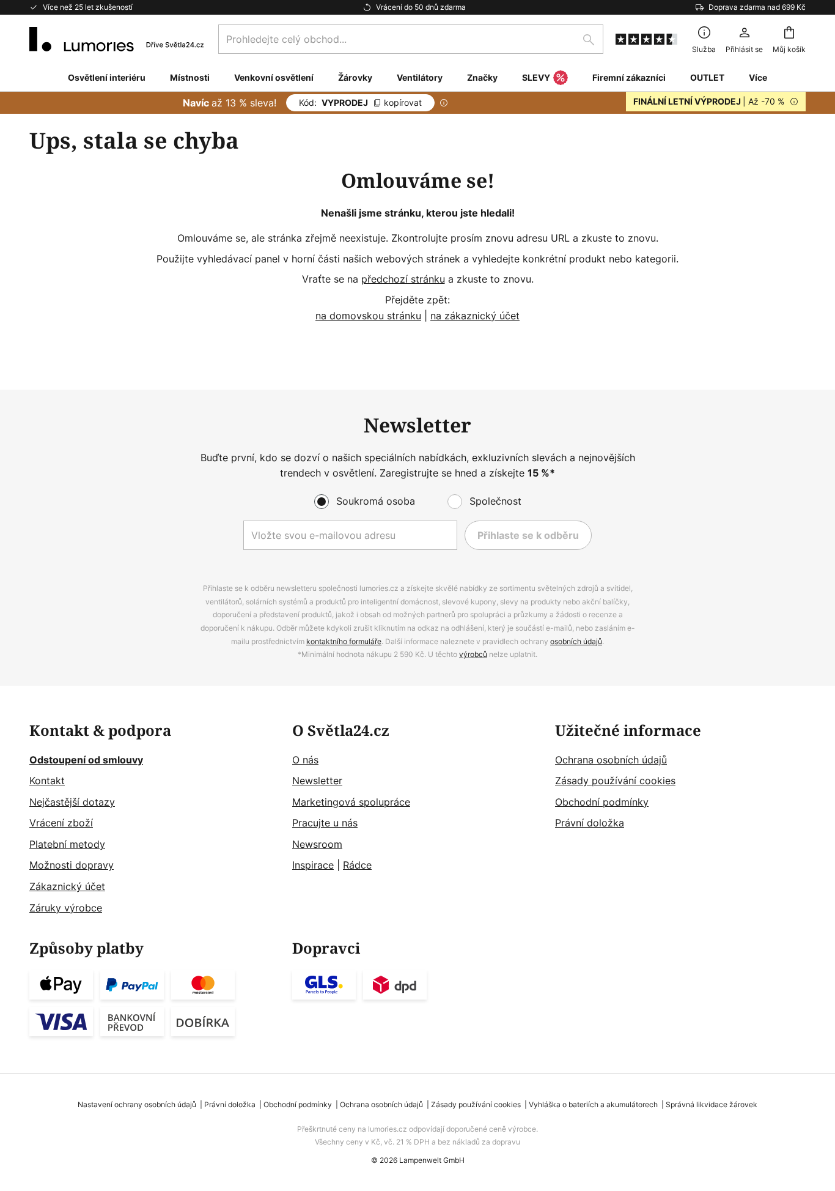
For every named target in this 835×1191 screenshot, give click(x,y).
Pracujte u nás (325, 822)
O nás (305, 759)
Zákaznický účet (67, 886)
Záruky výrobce (65, 908)
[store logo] (116, 39)
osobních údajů (576, 641)
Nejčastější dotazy (72, 802)
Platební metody (67, 844)
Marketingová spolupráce (351, 802)
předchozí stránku (403, 279)
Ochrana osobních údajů (611, 759)
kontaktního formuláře (343, 641)
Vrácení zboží (61, 822)
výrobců (473, 654)
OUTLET (707, 77)
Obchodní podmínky (602, 802)
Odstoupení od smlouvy (86, 760)
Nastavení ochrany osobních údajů (137, 1104)
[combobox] (411, 39)
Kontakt (47, 780)
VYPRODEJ (360, 102)
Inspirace (313, 865)
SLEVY (536, 77)
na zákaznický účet (475, 315)
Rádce (357, 865)
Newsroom (317, 844)
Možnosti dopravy (71, 865)
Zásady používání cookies (615, 780)
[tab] (154, 819)
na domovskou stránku (368, 315)
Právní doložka (589, 822)
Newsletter (317, 780)
